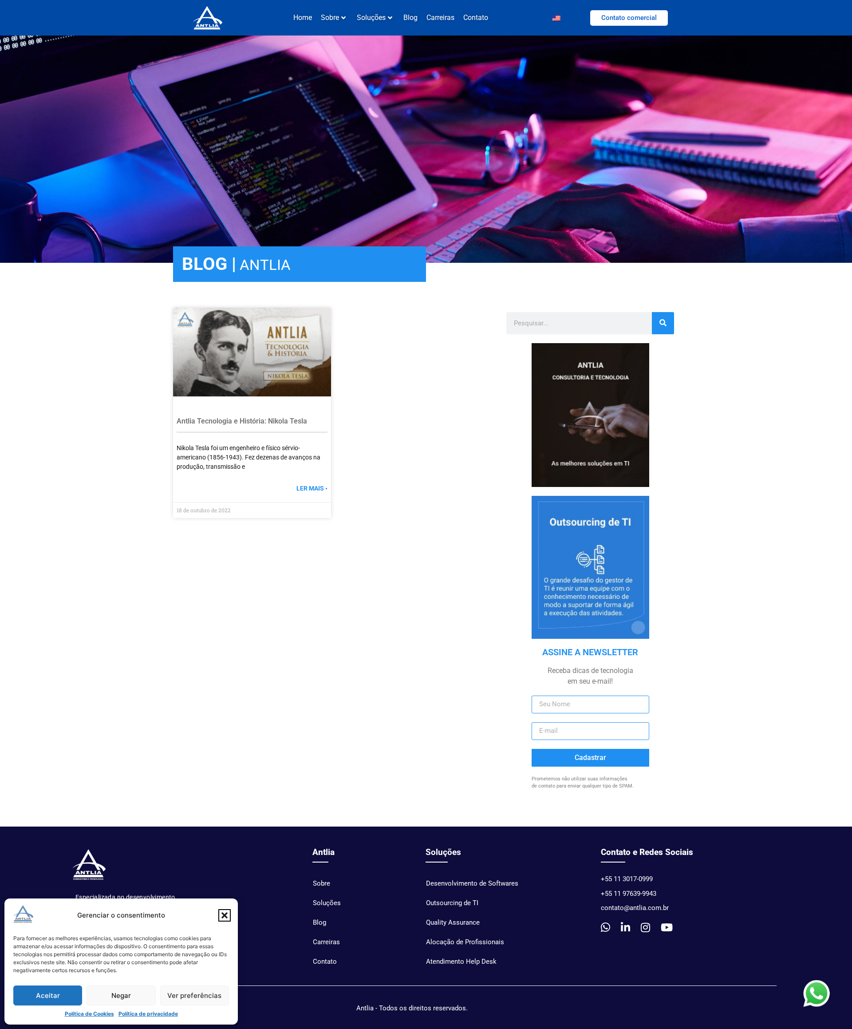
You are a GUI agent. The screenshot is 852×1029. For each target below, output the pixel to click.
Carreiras (440, 17)
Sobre (321, 883)
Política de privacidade (148, 1013)
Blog (410, 17)
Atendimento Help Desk (461, 962)
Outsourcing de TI (452, 903)
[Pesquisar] (663, 323)
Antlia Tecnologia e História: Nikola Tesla (242, 421)
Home (302, 17)
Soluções (371, 17)
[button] (224, 915)
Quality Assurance (453, 922)
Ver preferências (194, 995)
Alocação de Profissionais (465, 942)
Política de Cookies (89, 1013)
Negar (121, 995)
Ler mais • (311, 488)
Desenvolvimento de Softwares (472, 883)
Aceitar (48, 995)
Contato (475, 17)
